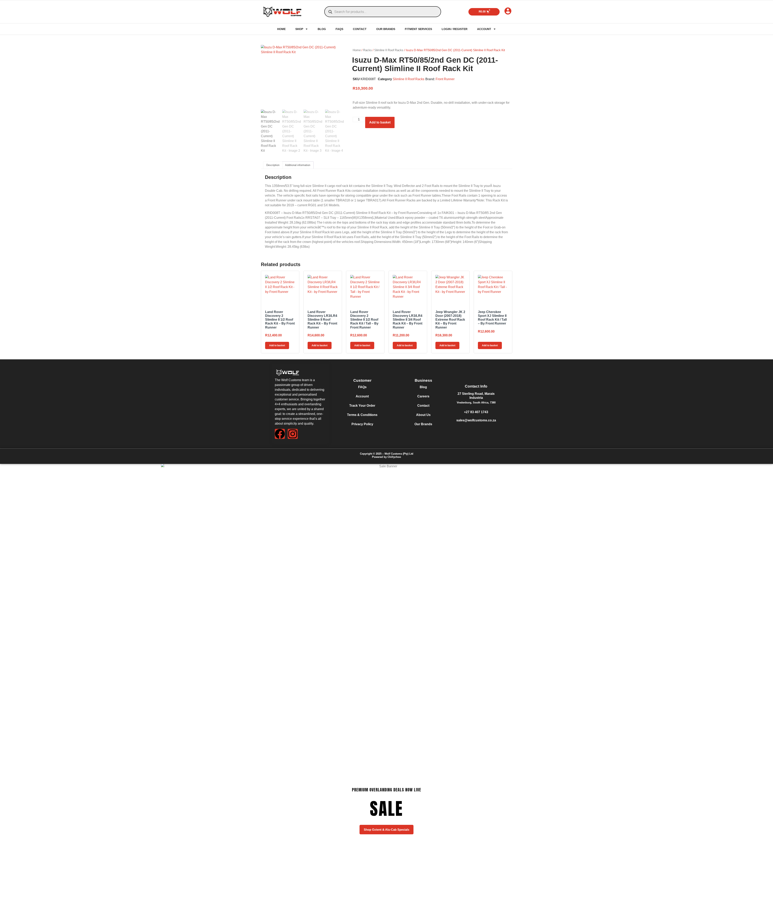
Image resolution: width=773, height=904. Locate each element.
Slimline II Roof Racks (388, 50)
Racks (367, 50)
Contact (360, 29)
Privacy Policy (362, 424)
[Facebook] (280, 434)
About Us (423, 415)
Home (281, 29)
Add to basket (380, 122)
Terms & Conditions (362, 415)
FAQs (339, 29)
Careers (423, 396)
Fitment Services (418, 29)
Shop (299, 29)
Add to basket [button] (277, 345)
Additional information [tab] (297, 165)
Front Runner (445, 79)
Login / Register (454, 29)
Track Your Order (362, 405)
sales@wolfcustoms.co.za (476, 420)
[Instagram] (293, 434)
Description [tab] (272, 165)
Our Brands (385, 29)
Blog (322, 29)
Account (484, 29)
